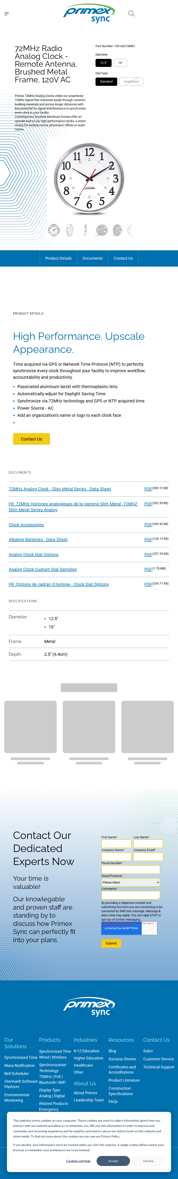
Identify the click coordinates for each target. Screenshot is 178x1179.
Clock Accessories (26, 524)
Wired (44, 1057)
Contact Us (123, 258)
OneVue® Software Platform (21, 1084)
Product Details (58, 258)
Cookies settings (78, 1161)
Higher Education (88, 1058)
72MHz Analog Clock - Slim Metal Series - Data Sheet (60, 489)
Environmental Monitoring (16, 1098)
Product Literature (124, 1080)
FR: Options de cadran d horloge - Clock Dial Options (59, 584)
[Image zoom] (89, 179)
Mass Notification (19, 1065)
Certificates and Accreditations (122, 1070)
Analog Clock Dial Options (33, 554)
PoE (57, 1076)
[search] (131, 13)
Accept (113, 1161)
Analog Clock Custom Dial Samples (43, 569)
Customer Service (158, 1059)
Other (78, 1072)
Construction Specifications (121, 1091)
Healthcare (83, 1065)
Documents (93, 258)
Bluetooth (47, 1082)
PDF (148, 489)
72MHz (45, 1076)
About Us (85, 1083)
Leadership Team (89, 1100)
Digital (59, 1096)
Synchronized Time (21, 1057)
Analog (45, 1096)
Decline (148, 1161)
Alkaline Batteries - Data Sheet (38, 539)
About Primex (85, 1093)
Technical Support (158, 1067)
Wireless (59, 1057)
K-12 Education (86, 1051)
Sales (148, 1051)
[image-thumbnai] (54, 230)
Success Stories (122, 1059)
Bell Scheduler (16, 1073)
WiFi (62, 1082)
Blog (112, 1051)
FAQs (113, 1101)
